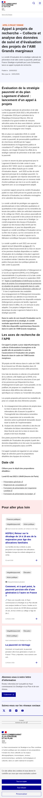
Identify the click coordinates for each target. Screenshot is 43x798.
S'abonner (8, 694)
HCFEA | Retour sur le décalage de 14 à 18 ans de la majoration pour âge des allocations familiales (20, 538)
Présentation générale (12, 482)
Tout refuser (21, 788)
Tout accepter (21, 781)
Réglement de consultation (14, 485)
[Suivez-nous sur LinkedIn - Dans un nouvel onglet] (10, 710)
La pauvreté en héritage (17, 645)
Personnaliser (21, 794)
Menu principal (40, 3)
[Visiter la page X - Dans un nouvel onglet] (4, 710)
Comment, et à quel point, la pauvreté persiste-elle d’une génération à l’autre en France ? (21, 591)
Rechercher (34, 3)
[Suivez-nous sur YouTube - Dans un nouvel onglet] (22, 710)
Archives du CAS (20, 722)
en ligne (26, 246)
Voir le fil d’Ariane (7, 14)
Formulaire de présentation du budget (18, 494)
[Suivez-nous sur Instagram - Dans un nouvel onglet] (16, 710)
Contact (21, 720)
